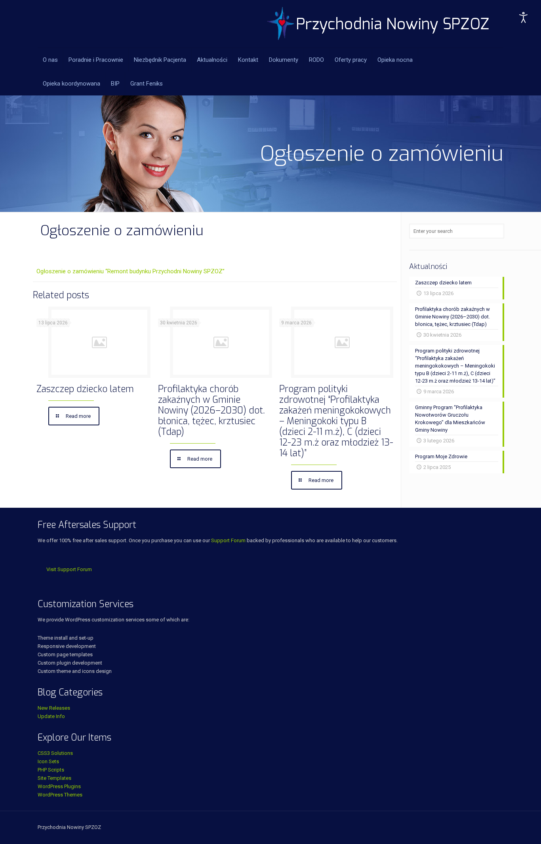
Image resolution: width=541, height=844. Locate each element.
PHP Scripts (51, 770)
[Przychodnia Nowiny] (378, 24)
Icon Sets (48, 761)
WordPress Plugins (59, 786)
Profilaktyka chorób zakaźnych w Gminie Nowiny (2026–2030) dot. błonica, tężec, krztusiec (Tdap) (211, 410)
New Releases (54, 708)
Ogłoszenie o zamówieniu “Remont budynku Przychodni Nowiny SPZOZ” (130, 271)
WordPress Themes (60, 795)
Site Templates (54, 778)
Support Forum (228, 540)
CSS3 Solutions (55, 753)
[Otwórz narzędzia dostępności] (523, 17)
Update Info (51, 716)
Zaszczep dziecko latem (85, 389)
